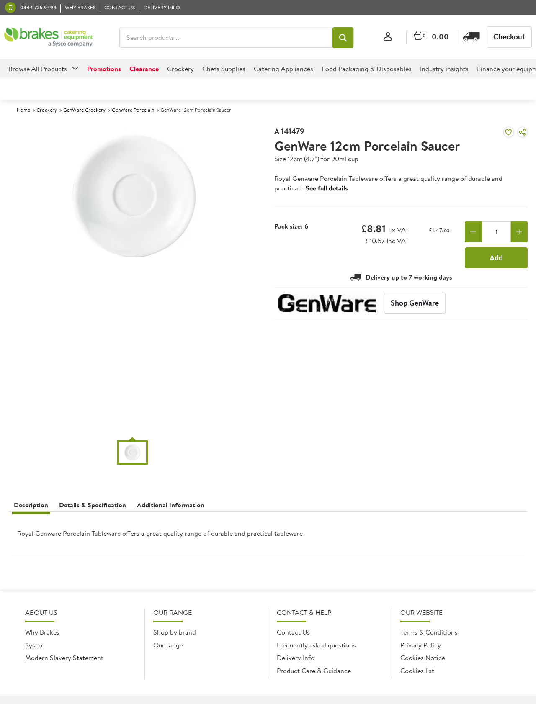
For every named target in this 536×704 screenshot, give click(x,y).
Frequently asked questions (316, 645)
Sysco (33, 645)
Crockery (46, 109)
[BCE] (48, 37)
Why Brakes (42, 632)
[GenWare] (327, 303)
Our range (168, 645)
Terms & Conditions (429, 632)
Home (23, 109)
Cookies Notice (422, 657)
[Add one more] (519, 231)
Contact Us (293, 632)
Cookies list (417, 670)
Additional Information (170, 504)
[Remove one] (473, 231)
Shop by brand (174, 632)
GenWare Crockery (84, 109)
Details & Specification (92, 504)
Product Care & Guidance (314, 670)
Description (31, 504)
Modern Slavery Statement (64, 657)
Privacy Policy (420, 645)
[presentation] (268, 536)
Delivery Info (295, 657)
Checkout (509, 36)
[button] (342, 37)
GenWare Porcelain (133, 109)
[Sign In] (387, 37)
